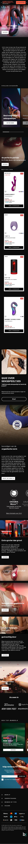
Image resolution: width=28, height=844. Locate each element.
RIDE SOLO (8, 741)
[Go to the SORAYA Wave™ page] (14, 183)
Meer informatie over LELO (14, 513)
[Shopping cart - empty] (21, 7)
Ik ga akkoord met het (12, 779)
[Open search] (18, 8)
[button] (1, 2)
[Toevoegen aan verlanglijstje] (5, 191)
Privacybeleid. (16, 779)
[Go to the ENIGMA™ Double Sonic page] (14, 308)
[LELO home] (9, 7)
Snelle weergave (14, 205)
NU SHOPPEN (21, 2)
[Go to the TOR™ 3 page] (14, 225)
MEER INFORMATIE (8, 478)
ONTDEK (5, 32)
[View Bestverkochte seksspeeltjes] (11, 107)
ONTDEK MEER (10, 123)
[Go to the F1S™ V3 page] (14, 267)
